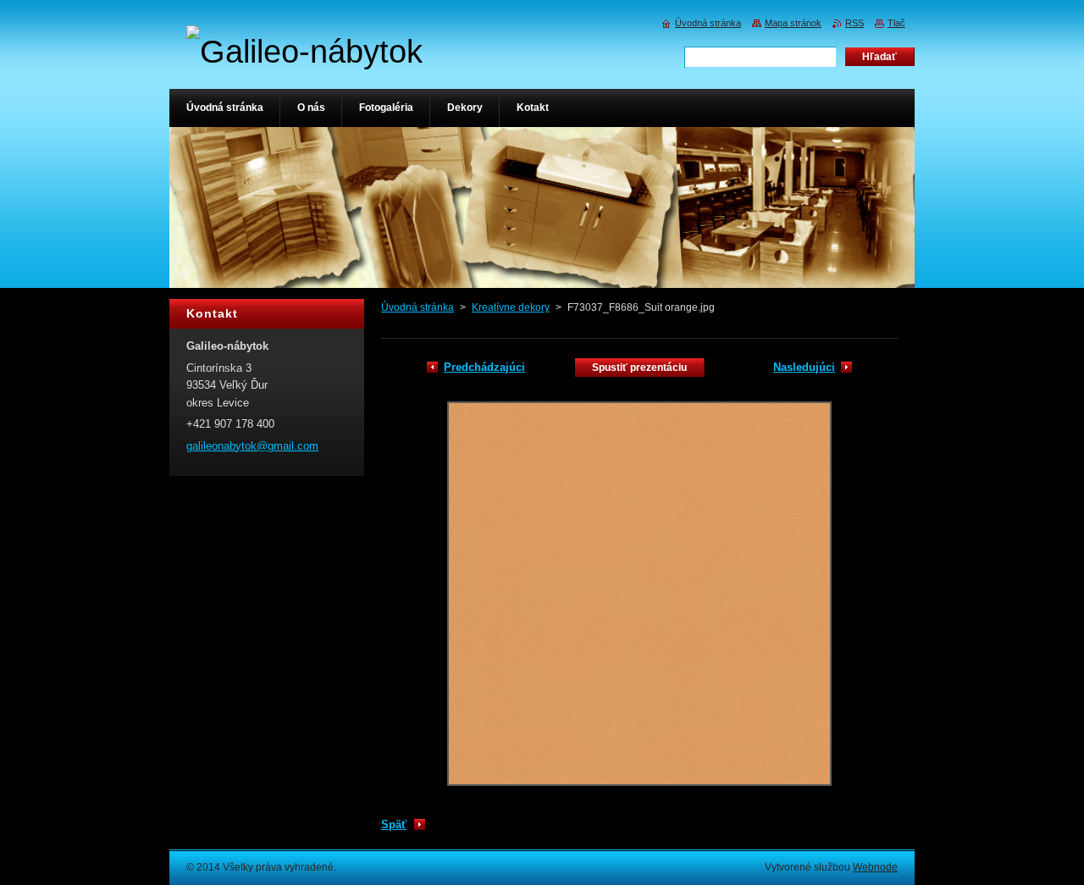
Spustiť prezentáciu (639, 367)
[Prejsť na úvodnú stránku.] (304, 51)
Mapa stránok (793, 23)
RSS (854, 23)
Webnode (875, 867)
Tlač (896, 23)
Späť (393, 824)
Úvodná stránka (417, 307)
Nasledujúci (804, 367)
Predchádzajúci (484, 367)
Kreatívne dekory (511, 307)
